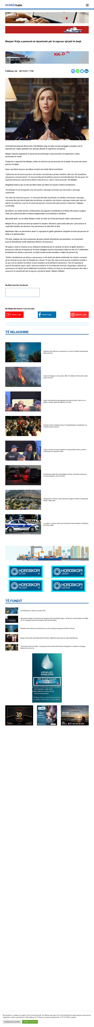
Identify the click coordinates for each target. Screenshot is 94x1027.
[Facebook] (73, 71)
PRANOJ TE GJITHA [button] (30, 1022)
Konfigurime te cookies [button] (12, 1022)
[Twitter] (82, 71)
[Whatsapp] (78, 71)
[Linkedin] (86, 71)
